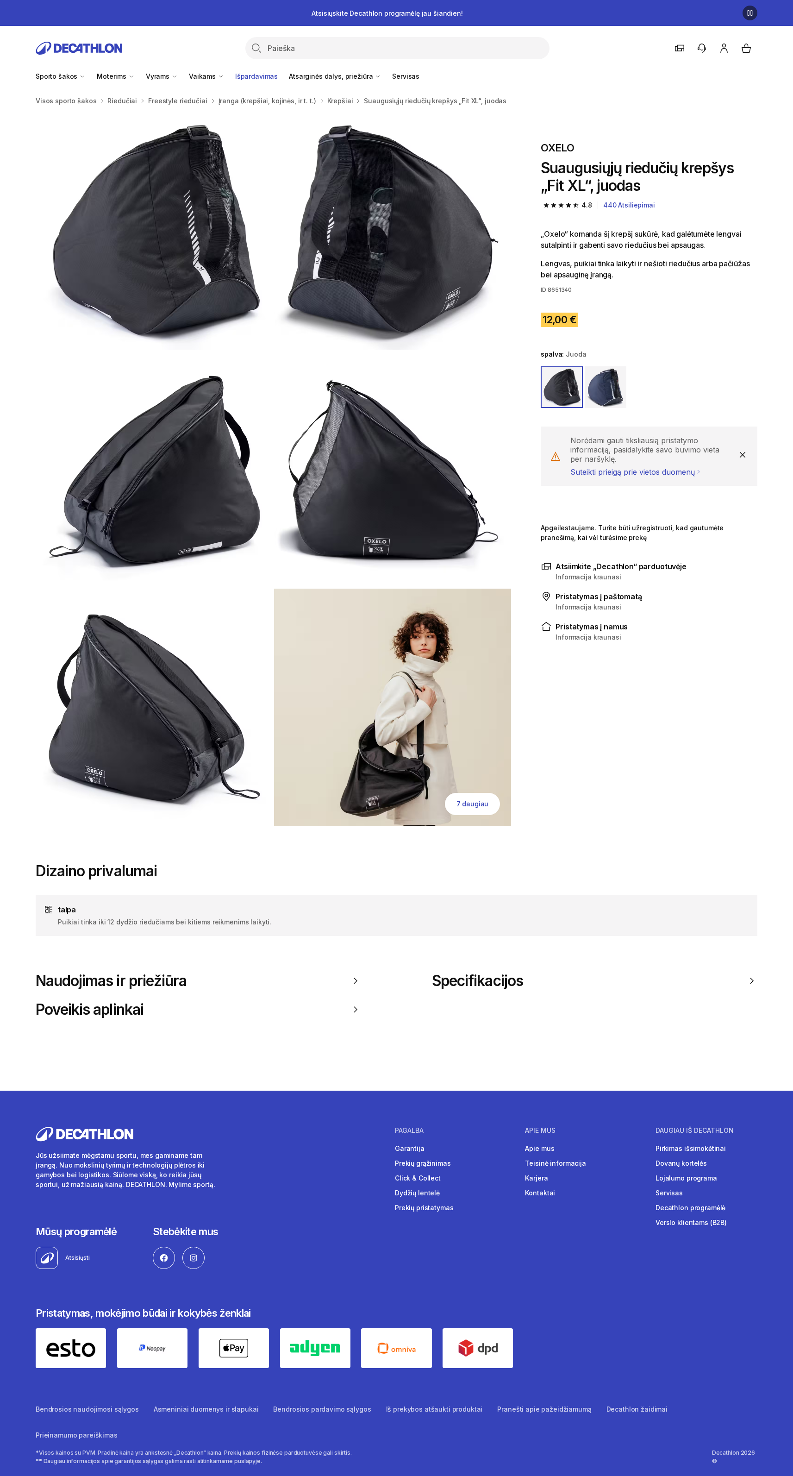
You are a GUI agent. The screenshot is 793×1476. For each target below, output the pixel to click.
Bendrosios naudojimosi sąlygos (87, 1409)
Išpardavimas (256, 76)
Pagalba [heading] (409, 1130)
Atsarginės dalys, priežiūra (332, 76)
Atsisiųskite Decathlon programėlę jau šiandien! (387, 13)
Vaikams (203, 76)
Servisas (405, 76)
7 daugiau (472, 804)
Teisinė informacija (555, 1163)
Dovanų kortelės (681, 1163)
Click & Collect (418, 1178)
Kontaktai (540, 1193)
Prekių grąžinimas (423, 1163)
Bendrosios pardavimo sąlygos (322, 1409)
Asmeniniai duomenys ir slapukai (206, 1409)
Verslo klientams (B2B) (691, 1222)
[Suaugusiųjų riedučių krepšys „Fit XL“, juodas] (154, 231)
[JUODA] (561, 387)
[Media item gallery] (273, 469)
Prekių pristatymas (424, 1208)
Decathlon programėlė (690, 1208)
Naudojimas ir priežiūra (111, 981)
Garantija (410, 1148)
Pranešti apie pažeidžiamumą (544, 1409)
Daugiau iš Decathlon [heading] (695, 1130)
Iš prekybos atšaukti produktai (434, 1409)
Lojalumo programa (686, 1178)
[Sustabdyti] (750, 13)
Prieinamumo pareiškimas (77, 1435)
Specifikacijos (477, 981)
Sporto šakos (57, 76)
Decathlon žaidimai (637, 1409)
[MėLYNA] (605, 387)
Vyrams (158, 76)
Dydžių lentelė (417, 1193)
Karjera (536, 1178)
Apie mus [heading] (540, 1130)
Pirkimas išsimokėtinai (691, 1148)
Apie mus (539, 1148)
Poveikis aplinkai (90, 1009)
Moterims (112, 76)
